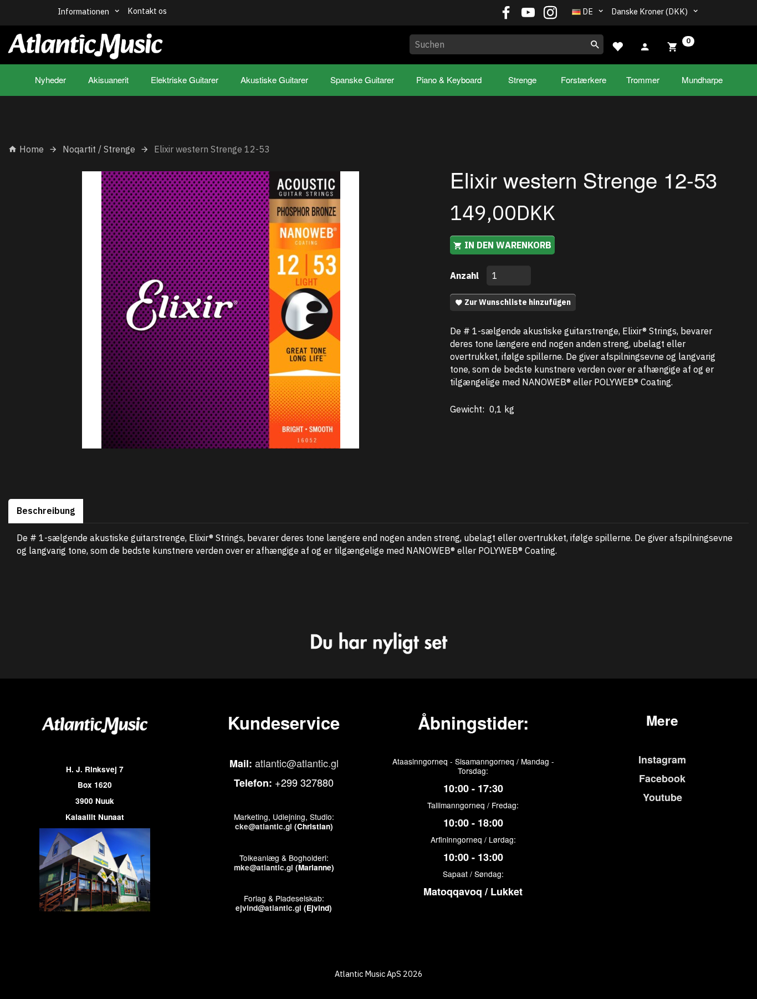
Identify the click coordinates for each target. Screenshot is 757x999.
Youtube (662, 797)
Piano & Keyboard (449, 79)
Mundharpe (702, 79)
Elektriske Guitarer (184, 79)
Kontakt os (147, 11)
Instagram (662, 759)
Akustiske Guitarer (274, 79)
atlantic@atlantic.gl (297, 763)
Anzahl (465, 275)
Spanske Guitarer (362, 79)
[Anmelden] (645, 45)
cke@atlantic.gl (263, 826)
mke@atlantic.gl (263, 867)
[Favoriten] (617, 45)
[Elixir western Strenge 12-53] (220, 309)
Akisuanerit (108, 79)
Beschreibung (46, 510)
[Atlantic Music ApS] (85, 43)
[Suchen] (595, 44)
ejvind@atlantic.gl (268, 908)
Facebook (662, 778)
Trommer (642, 79)
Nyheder (50, 79)
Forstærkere (583, 79)
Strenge (522, 79)
